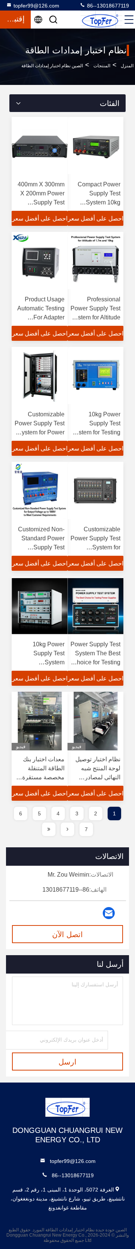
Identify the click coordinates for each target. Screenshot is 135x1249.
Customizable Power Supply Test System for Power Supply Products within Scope (39, 432)
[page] (67, 829)
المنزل (127, 65)
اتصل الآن (67, 934)
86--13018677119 (107, 6)
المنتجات (101, 65)
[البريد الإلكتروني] (109, 913)
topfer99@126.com (36, 6)
